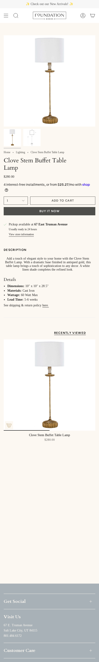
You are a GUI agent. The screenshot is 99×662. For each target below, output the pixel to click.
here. (45, 305)
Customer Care (19, 650)
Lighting (20, 152)
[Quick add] (9, 425)
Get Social (15, 601)
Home (7, 152)
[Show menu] (6, 15)
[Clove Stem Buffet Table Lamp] (49, 385)
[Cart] (92, 15)
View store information (21, 234)
